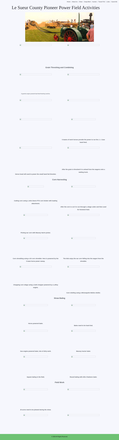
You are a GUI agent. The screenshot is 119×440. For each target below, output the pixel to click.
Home (68, 1)
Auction (94, 1)
